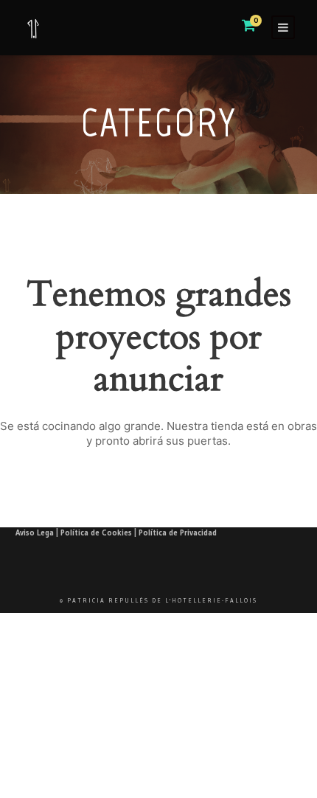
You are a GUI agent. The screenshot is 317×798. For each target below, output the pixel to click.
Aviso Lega (34, 532)
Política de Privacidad (178, 532)
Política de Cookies (96, 532)
